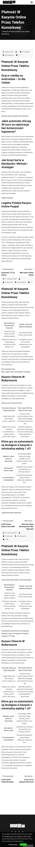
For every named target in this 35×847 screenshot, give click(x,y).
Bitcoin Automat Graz (8, 369)
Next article (28, 269)
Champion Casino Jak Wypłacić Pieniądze (15, 633)
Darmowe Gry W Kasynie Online (11, 403)
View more (26, 841)
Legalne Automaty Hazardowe (11, 513)
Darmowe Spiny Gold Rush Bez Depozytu (14, 116)
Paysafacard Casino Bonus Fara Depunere (15, 631)
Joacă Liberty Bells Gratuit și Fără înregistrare (16, 580)
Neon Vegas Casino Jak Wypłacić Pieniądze (15, 372)
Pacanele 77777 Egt (8, 636)
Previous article (8, 269)
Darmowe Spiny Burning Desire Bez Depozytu (26, 526)
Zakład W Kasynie (7, 198)
